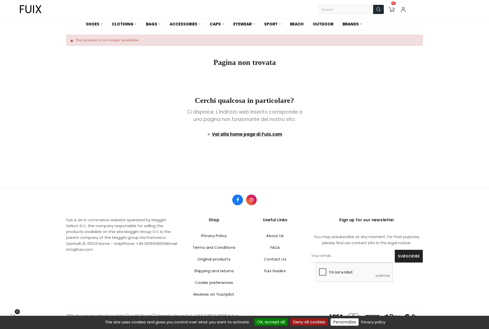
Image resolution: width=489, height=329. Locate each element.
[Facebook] (237, 200)
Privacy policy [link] (373, 322)
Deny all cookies (309, 322)
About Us (275, 235)
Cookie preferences (214, 282)
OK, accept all (271, 322)
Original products (213, 259)
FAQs (275, 247)
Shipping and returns (214, 270)
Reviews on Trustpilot (214, 294)
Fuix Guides (275, 270)
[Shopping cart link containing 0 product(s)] (391, 9)
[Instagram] (251, 200)
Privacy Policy (214, 235)
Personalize (344, 322)
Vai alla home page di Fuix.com (247, 134)
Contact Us (275, 259)
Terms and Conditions (214, 247)
